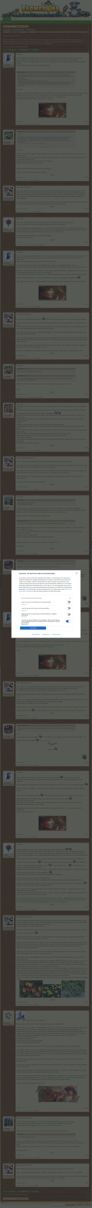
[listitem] (46, 598)
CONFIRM (33, 628)
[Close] (77, 573)
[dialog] (46, 604)
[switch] (68, 602)
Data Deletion (36, 634)
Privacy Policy (56, 634)
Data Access (46, 634)
